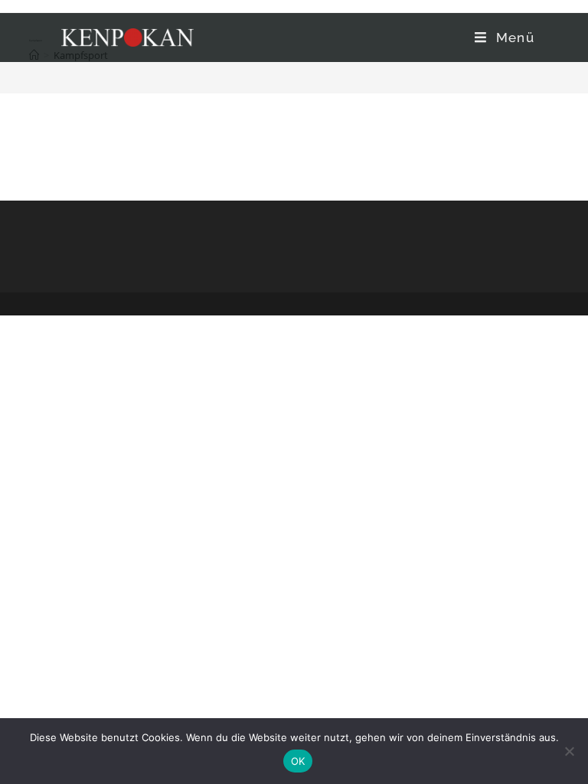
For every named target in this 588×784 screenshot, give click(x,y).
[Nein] (569, 751)
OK (298, 761)
